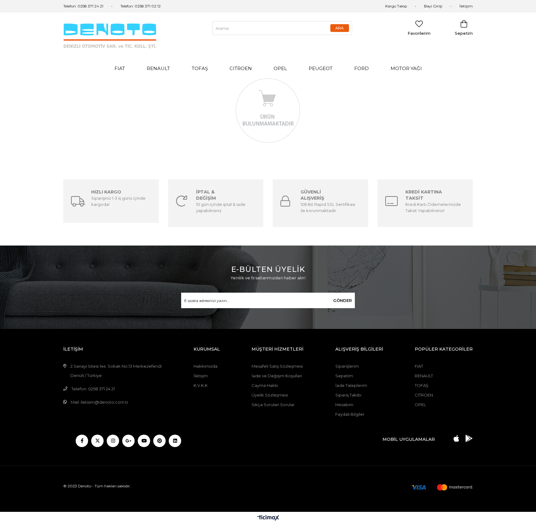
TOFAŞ (200, 68)
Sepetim (344, 375)
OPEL (280, 68)
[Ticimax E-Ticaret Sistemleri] (268, 518)
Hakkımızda (205, 366)
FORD (361, 68)
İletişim (466, 6)
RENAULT (158, 68)
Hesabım (344, 404)
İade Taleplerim (351, 385)
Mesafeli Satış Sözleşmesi (277, 366)
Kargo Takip (396, 6)
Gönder (342, 300)
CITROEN (241, 68)
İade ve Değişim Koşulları (277, 375)
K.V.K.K (201, 385)
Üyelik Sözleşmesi (270, 394)
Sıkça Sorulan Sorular (273, 404)
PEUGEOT (321, 68)
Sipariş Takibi (348, 394)
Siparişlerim (347, 366)
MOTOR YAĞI (406, 68)
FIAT (119, 68)
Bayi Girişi (433, 6)
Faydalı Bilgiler (349, 414)
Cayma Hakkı (265, 385)
